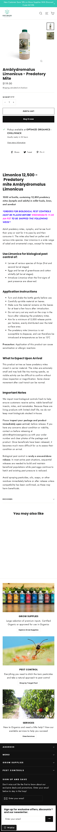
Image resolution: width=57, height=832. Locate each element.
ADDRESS (9, 747)
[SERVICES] (28, 704)
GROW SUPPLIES (13, 762)
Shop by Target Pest (28, 683)
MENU (6, 754)
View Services (29, 736)
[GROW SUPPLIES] (28, 597)
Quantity (8, 97)
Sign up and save (15, 779)
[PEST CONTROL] (28, 650)
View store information (16, 142)
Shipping (6, 87)
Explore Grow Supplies (28, 630)
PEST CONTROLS (13, 770)
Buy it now (28, 119)
